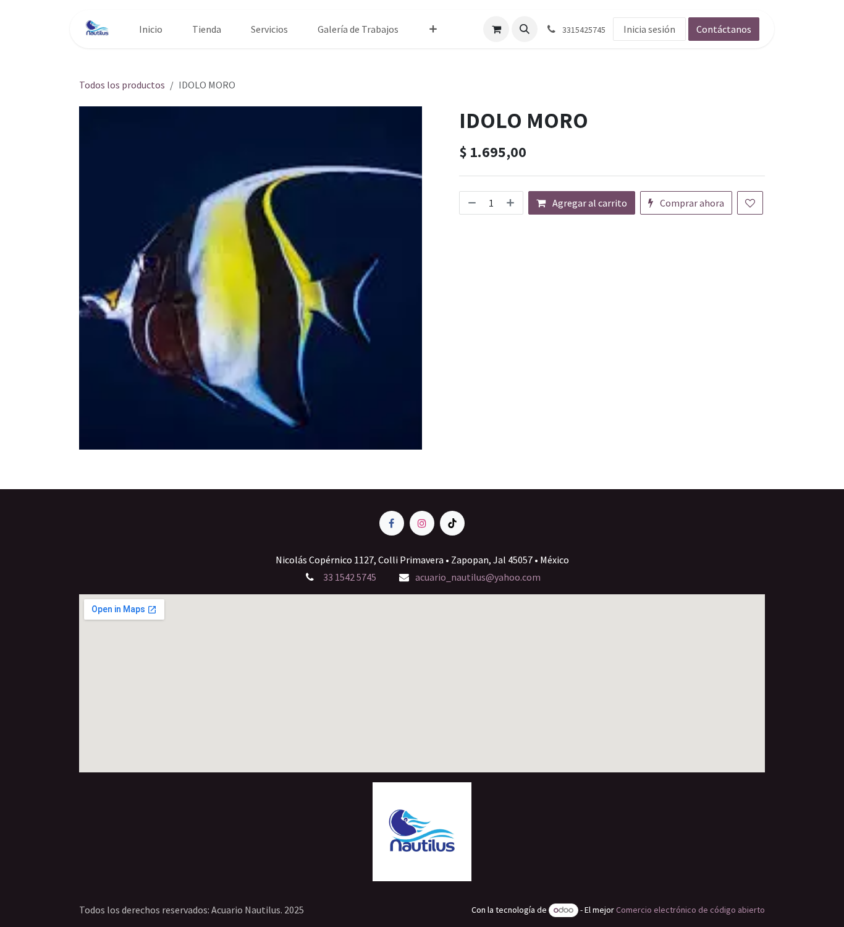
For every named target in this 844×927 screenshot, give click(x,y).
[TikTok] (452, 523)
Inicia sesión (649, 29)
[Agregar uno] (511, 203)
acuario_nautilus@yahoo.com (478, 577)
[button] (525, 29)
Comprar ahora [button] (691, 203)
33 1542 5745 (348, 577)
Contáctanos (723, 29)
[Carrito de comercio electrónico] (496, 29)
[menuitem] (150, 29)
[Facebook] (391, 523)
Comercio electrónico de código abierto (690, 909)
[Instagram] (422, 523)
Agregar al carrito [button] (589, 203)
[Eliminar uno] (471, 203)
